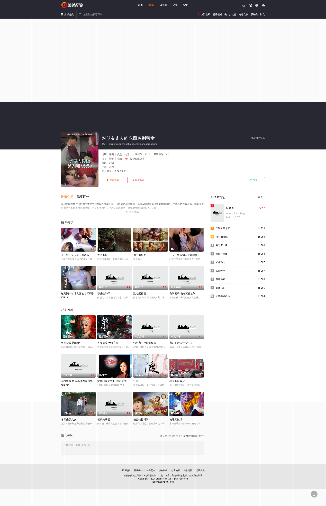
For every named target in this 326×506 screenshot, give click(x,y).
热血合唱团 (222, 253)
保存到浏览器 (258, 138)
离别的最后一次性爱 (180, 342)
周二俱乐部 (139, 255)
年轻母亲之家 (223, 228)
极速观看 (138, 180)
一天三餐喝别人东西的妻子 (184, 255)
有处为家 (220, 279)
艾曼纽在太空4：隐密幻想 (112, 381)
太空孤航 (102, 255)
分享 (254, 180)
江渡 (135, 381)
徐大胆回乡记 (177, 381)
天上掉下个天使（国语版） (76, 255)
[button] (69, 197)
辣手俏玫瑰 (222, 236)
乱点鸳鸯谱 (139, 293)
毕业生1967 (103, 293)
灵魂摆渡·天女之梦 (108, 342)
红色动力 (220, 262)
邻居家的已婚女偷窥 (144, 342)
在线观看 (113, 180)
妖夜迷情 (220, 270)
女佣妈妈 (220, 287)
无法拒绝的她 (223, 296)
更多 (261, 197)
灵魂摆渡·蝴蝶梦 (70, 342)
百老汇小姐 (222, 245)
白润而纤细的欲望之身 (182, 293)
